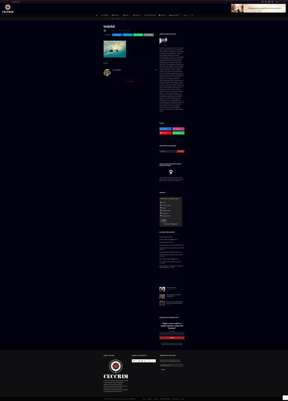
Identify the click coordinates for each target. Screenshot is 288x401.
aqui (181, 180)
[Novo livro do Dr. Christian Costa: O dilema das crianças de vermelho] (162, 303)
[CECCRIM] (7, 8)
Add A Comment (129, 81)
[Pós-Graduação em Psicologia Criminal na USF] (162, 296)
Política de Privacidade (165, 399)
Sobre (144, 399)
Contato (163, 15)
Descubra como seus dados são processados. (172, 344)
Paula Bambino (112, 30)
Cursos (137, 15)
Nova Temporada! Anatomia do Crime (167, 252)
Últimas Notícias (150, 15)
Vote (163, 220)
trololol (106, 63)
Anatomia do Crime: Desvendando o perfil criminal (170, 254)
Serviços (115, 15)
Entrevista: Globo (163, 237)
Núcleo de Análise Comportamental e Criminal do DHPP (171, 248)
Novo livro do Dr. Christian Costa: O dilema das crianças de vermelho (174, 302)
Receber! (163, 369)
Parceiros (156, 399)
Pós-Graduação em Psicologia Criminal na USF (169, 261)
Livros (126, 15)
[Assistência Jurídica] (162, 289)
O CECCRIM (105, 15)
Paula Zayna (132, 399)
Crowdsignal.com (174, 224)
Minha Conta (174, 15)
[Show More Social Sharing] (155, 34)
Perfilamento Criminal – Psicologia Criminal (169, 245)
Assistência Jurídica (15, 2)
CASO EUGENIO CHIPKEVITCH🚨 (166, 259)
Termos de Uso (175, 399)
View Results (167, 224)
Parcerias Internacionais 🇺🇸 (165, 239)
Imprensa (149, 399)
